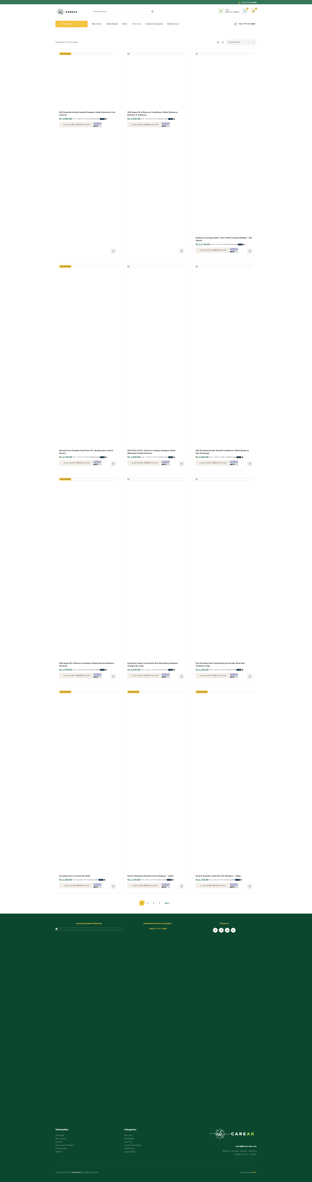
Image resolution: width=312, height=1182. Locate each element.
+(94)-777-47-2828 (158, 928)
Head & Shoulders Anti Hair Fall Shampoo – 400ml (218, 876)
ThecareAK (76, 1172)
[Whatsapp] (233, 930)
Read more (113, 251)
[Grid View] (218, 42)
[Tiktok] (227, 930)
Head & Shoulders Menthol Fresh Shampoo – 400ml (150, 876)
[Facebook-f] (215, 930)
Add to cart (182, 251)
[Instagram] (221, 930)
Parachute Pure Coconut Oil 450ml (74, 876)
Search (152, 12)
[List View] (223, 42)
